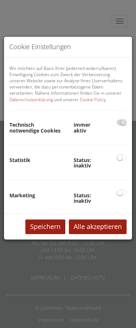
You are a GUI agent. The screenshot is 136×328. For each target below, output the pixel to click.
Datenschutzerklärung (31, 99)
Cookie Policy (93, 99)
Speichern (45, 226)
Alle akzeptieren (98, 226)
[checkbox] (122, 122)
